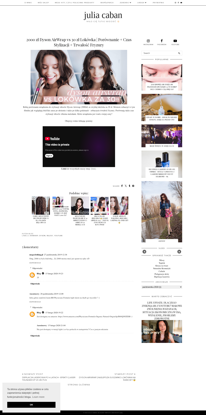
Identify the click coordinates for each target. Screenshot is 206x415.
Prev (144, 252)
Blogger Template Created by (110, 412)
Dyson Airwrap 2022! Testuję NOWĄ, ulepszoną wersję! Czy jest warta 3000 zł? (60, 211)
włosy (50, 236)
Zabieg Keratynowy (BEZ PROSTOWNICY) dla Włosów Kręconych (41, 219)
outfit (161, 241)
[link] (93, 168)
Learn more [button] (38, 397)
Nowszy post (48, 377)
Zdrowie (124, 3)
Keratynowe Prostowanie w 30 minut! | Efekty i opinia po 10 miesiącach (80, 220)
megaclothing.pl (36, 254)
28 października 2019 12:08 (51, 293)
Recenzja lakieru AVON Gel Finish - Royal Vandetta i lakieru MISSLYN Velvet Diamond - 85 (162, 173)
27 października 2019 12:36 (55, 254)
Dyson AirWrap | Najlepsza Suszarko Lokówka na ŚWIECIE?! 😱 (119, 219)
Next (179, 252)
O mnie (28, 3)
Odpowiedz (35, 263)
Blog (39, 273)
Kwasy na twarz (161, 265)
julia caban (103, 15)
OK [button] (31, 405)
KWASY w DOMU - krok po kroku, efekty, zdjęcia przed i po (161, 118)
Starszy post (107, 377)
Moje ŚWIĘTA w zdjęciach (162, 146)
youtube (58, 236)
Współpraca (107, 3)
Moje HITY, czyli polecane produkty (74, 3)
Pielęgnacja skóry (162, 274)
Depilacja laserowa (162, 276)
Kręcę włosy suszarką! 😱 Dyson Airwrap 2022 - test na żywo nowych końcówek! (100, 220)
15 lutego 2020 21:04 (57, 325)
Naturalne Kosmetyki (162, 268)
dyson (42, 236)
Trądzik (162, 263)
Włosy (162, 260)
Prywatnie (158, 3)
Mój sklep (43, 3)
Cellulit (162, 271)
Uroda (140, 3)
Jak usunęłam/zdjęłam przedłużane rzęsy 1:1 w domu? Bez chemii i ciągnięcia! (162, 86)
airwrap (34, 236)
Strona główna (79, 384)
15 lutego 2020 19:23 (54, 273)
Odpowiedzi (37, 268)
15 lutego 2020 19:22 (54, 312)
